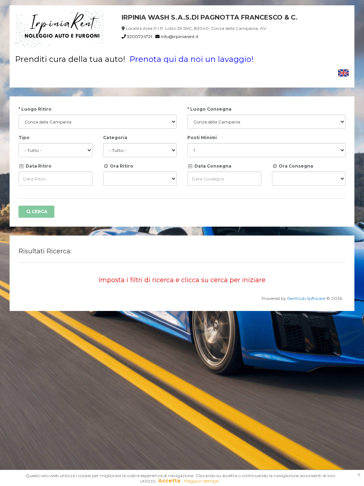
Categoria (115, 137)
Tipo (24, 137)
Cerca (39, 211)
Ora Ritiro (121, 166)
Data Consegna (212, 166)
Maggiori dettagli (201, 481)
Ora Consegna (295, 166)
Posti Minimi (202, 137)
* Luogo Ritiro (35, 109)
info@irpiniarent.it (179, 36)
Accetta (169, 480)
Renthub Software (306, 298)
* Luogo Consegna (209, 109)
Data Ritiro (38, 166)
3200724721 (139, 36)
